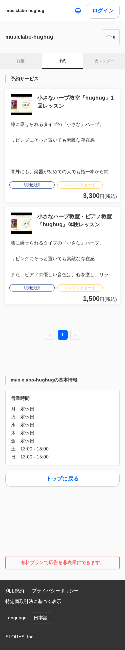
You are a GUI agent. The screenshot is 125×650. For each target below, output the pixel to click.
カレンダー (104, 61)
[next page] (75, 335)
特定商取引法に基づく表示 (33, 601)
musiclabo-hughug (24, 10)
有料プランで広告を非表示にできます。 (63, 562)
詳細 (21, 61)
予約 (62, 60)
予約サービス (25, 78)
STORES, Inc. (20, 636)
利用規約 (14, 590)
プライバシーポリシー (55, 590)
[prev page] (50, 335)
